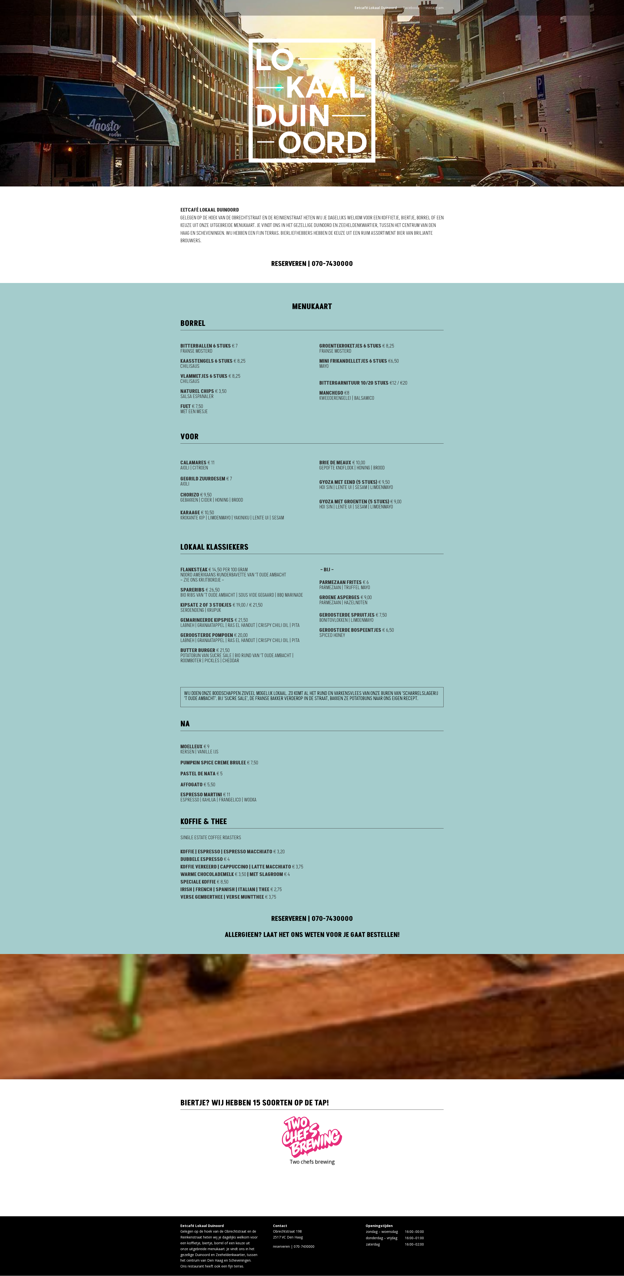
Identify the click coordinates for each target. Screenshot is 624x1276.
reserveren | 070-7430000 (312, 264)
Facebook (411, 8)
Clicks (312, 1175)
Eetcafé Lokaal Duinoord (376, 8)
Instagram (435, 8)
